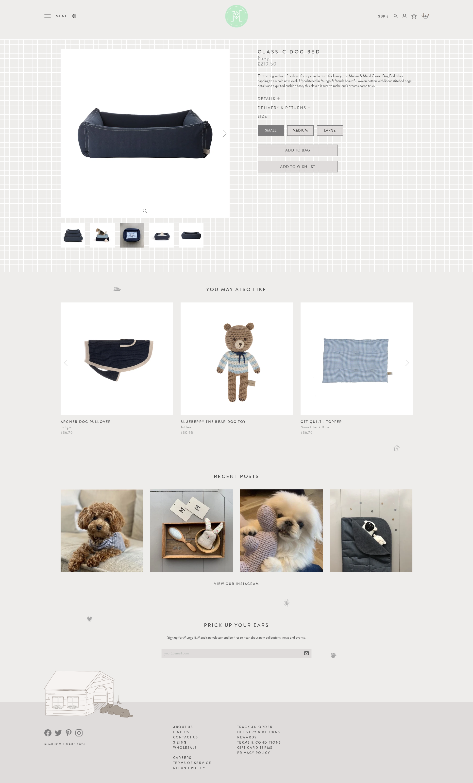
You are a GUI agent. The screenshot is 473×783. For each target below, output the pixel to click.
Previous (66, 363)
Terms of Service (192, 763)
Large (330, 130)
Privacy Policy (253, 752)
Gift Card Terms (255, 747)
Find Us (181, 732)
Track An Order (255, 727)
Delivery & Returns (258, 732)
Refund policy (189, 768)
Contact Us (185, 737)
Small (271, 130)
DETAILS (267, 98)
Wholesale (185, 747)
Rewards (247, 737)
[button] (74, 16)
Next (407, 363)
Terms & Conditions (259, 742)
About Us (183, 727)
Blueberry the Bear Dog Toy (213, 421)
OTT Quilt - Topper (321, 421)
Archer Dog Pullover (86, 421)
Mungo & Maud (62, 744)
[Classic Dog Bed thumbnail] (73, 235)
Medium (300, 130)
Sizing (180, 742)
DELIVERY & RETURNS (283, 108)
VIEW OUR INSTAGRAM (236, 584)
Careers (182, 757)
